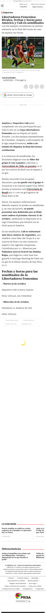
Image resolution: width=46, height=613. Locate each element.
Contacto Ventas (23, 578)
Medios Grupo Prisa (23, 601)
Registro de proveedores (18, 583)
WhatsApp (42, 86)
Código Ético (39, 589)
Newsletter (34, 578)
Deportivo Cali (26, 324)
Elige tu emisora (37, 7)
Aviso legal (32, 583)
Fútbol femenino (28, 320)
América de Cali (10, 324)
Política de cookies (35, 586)
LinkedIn (36, 86)
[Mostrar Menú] (2, 5)
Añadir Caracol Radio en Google (19, 95)
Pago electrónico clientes (16, 581)
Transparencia (27, 589)
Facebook (26, 86)
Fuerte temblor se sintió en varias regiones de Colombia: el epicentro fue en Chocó (16, 530)
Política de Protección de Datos (15, 586)
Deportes (8, 12)
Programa (23, 6)
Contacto (11, 578)
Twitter (31, 86)
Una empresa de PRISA (23, 596)
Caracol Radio (11, 5)
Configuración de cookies (11, 589)
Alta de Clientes (33, 581)
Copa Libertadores (11, 320)
